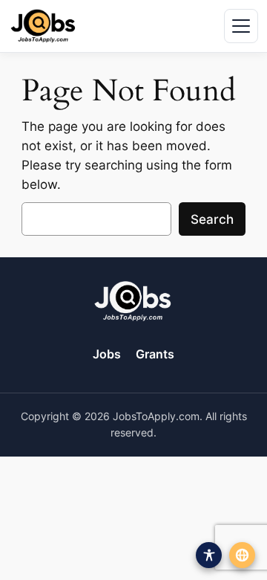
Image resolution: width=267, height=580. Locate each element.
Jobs (107, 354)
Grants (155, 354)
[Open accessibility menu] (209, 555)
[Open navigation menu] (241, 26)
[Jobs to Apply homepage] (43, 26)
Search (212, 219)
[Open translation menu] (242, 555)
